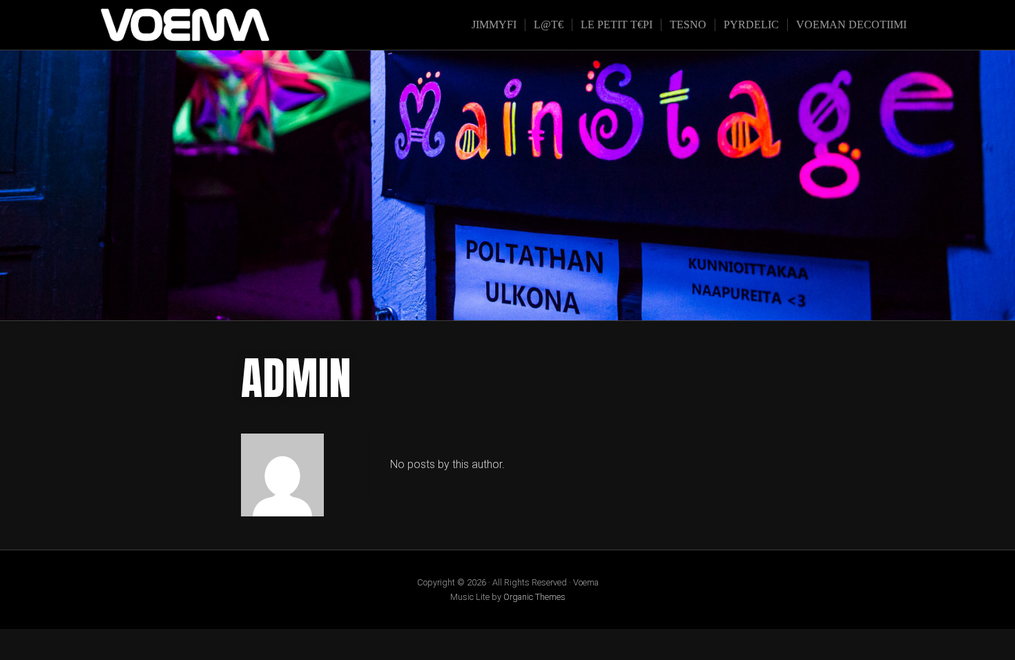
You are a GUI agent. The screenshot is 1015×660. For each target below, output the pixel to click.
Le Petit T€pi (616, 24)
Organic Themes (534, 597)
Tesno (688, 24)
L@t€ (548, 24)
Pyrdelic (751, 24)
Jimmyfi (494, 24)
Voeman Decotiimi (851, 24)
